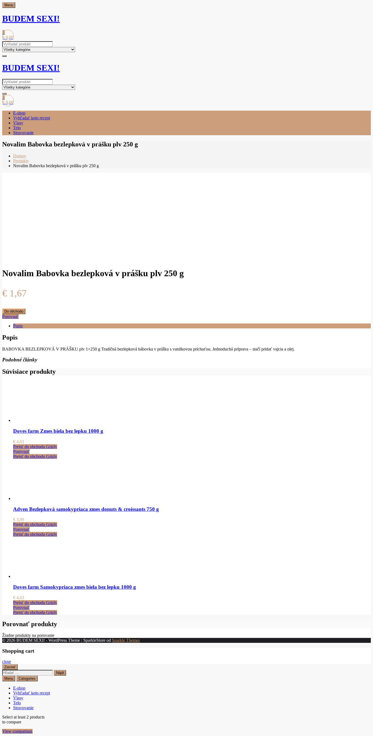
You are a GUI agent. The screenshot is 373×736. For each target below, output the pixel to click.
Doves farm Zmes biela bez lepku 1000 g (58, 431)
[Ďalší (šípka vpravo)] (363, 368)
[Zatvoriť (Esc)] (367, 6)
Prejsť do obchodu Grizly (35, 446)
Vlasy (18, 122)
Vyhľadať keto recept (31, 118)
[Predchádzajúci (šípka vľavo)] (9, 368)
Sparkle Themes (126, 640)
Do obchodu (13, 311)
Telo (17, 127)
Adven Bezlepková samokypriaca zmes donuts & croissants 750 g (86, 509)
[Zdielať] (355, 6)
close (6, 661)
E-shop (19, 113)
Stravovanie (23, 132)
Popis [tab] (18, 325)
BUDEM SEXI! (31, 18)
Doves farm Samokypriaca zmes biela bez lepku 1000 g (74, 587)
